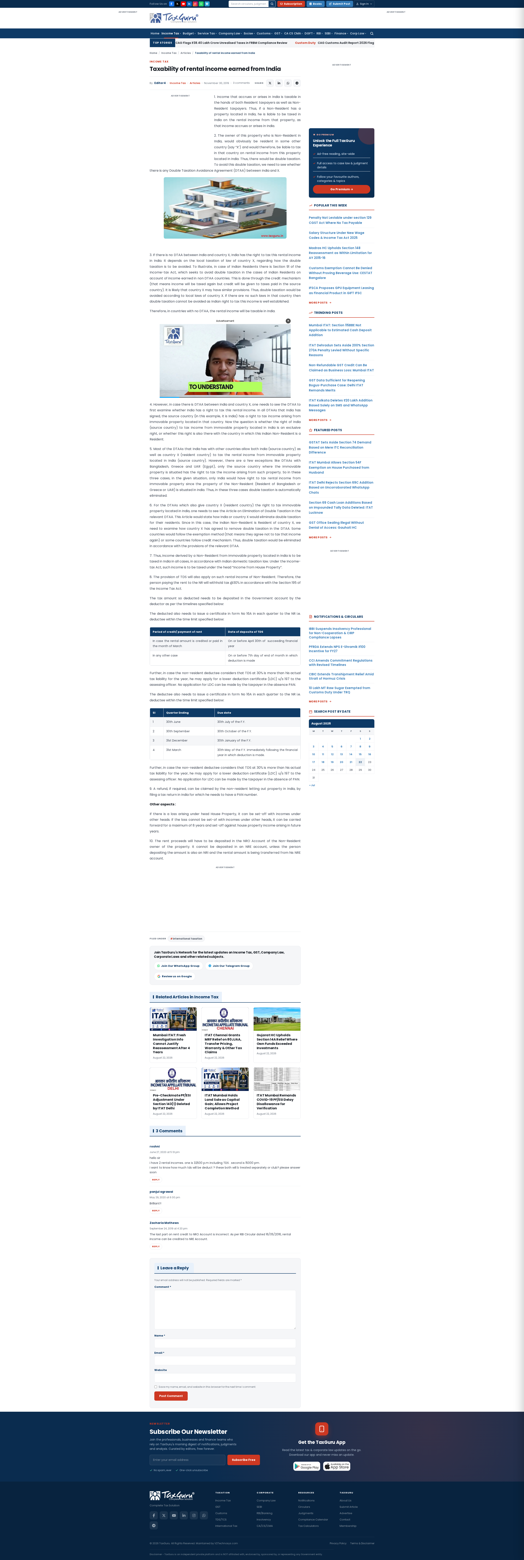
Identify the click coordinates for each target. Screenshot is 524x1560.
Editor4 (160, 83)
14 (350, 754)
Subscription (293, 4)
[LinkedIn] (189, 3)
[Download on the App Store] (337, 1466)
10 (313, 754)
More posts (318, 303)
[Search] (272, 4)
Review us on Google (177, 976)
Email (159, 1353)
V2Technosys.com (226, 1543)
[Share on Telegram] (297, 83)
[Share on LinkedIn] (279, 83)
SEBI (328, 33)
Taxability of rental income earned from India (215, 69)
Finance (340, 33)
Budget (188, 33)
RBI (318, 33)
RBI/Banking (264, 1513)
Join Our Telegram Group (231, 966)
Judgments (305, 1513)
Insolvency (264, 1519)
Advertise (346, 1513)
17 (313, 762)
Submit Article (349, 1507)
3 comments (241, 83)
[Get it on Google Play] (307, 1466)
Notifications (306, 1500)
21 (351, 762)
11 (323, 754)
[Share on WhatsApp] (288, 83)
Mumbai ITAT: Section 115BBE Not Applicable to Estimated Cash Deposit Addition (340, 330)
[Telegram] (207, 3)
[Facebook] (171, 3)
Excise (248, 33)
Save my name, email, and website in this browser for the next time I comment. (207, 1387)
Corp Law (357, 33)
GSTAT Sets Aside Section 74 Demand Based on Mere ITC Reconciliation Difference (340, 447)
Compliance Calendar (313, 1519)
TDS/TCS (221, 1519)
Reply (156, 1179)
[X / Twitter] (177, 3)
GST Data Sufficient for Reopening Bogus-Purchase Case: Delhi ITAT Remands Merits (337, 385)
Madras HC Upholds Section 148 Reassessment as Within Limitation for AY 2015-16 (340, 253)
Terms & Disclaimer (362, 1543)
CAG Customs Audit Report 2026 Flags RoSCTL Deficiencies (242, 43)
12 (332, 754)
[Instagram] (195, 3)
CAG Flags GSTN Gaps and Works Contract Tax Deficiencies (370, 43)
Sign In (364, 4)
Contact (345, 1519)
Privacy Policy (338, 1543)
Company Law (229, 33)
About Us (345, 1500)
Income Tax (170, 33)
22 (360, 762)
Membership (348, 1526)
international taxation (187, 938)
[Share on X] (270, 83)
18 (323, 762)
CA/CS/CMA (265, 1526)
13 (341, 754)
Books (317, 4)
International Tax (226, 1526)
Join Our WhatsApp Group (180, 966)
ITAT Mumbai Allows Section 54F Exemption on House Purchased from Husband (339, 467)
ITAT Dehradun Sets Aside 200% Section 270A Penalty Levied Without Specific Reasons (341, 350)
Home (155, 33)
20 (341, 762)
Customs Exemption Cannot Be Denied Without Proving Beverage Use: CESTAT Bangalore (340, 273)
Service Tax (206, 33)
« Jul (312, 785)
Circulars (304, 1507)
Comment (162, 1287)
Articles (186, 53)
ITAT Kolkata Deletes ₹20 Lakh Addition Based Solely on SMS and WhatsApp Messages (341, 405)
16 (369, 754)
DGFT (309, 33)
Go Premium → (341, 189)
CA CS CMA (292, 33)
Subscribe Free (243, 1460)
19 (332, 762)
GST (277, 33)
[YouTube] (183, 3)
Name (159, 1336)
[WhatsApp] (201, 3)
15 (360, 754)
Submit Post (341, 4)
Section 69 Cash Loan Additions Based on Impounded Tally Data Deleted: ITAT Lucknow (341, 507)
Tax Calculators (308, 1526)
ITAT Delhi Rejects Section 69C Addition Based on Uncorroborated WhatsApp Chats (341, 487)
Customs (264, 33)
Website (160, 1370)
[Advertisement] (128, 75)
